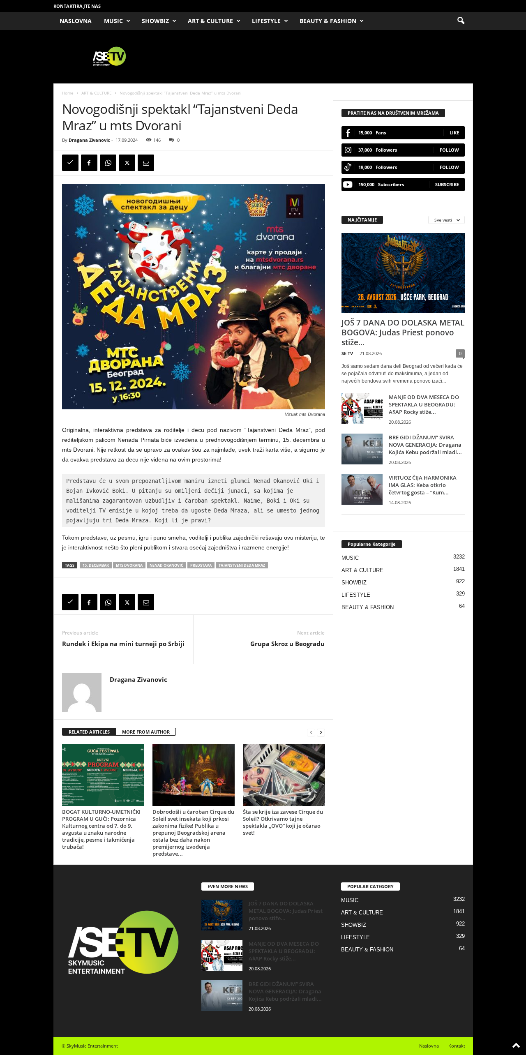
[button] (461, 21)
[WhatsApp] (108, 163)
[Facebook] (89, 163)
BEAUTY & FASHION (328, 21)
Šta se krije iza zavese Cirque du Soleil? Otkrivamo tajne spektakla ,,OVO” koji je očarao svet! (283, 822)
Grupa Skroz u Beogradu (287, 643)
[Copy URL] (70, 163)
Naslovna (429, 1046)
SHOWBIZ (155, 21)
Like (454, 132)
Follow (449, 150)
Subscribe (447, 184)
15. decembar (96, 565)
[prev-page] (311, 732)
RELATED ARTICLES (89, 732)
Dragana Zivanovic (89, 140)
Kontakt (456, 1046)
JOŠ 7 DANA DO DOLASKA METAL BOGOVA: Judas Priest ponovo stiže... (402, 332)
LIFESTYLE (266, 21)
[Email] (146, 163)
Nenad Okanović (166, 565)
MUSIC (113, 21)
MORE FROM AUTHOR (146, 732)
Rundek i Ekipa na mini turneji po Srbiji (123, 643)
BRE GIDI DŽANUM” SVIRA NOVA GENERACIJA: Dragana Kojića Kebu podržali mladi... (425, 445)
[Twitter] (127, 163)
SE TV (347, 353)
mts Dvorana (129, 565)
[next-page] (321, 732)
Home (68, 93)
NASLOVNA (76, 21)
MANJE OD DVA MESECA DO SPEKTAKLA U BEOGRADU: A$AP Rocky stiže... (424, 404)
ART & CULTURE (210, 21)
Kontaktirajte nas (77, 6)
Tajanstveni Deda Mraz (242, 565)
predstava (201, 565)
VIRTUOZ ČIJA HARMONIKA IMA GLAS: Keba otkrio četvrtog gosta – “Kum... (423, 485)
